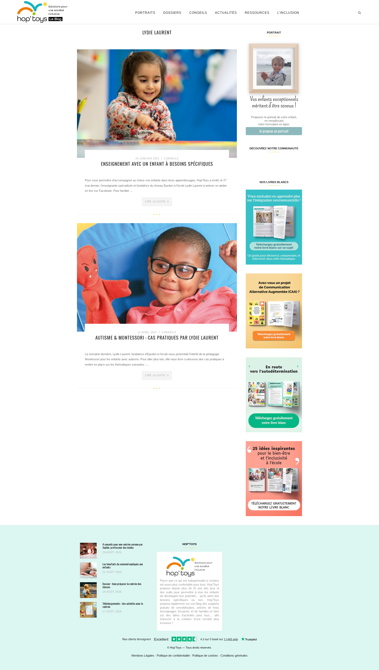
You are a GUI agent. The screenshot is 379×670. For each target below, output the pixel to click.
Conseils (198, 12)
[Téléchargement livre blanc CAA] (274, 310)
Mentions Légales (142, 655)
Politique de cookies (205, 655)
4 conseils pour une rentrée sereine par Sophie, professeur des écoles (122, 546)
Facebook (250, 161)
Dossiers (172, 12)
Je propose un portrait (274, 131)
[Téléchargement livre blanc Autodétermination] (274, 394)
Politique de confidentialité (173, 655)
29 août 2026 (112, 552)
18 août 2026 (112, 591)
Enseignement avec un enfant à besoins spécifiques (157, 163)
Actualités (226, 12)
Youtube (287, 161)
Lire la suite (155, 201)
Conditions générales (234, 655)
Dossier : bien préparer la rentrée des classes (121, 585)
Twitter (297, 161)
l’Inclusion (288, 12)
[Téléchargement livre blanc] (274, 226)
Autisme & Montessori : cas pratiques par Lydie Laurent (157, 337)
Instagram (259, 161)
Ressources (257, 12)
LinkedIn (278, 161)
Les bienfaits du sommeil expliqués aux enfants (122, 565)
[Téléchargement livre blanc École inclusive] (274, 478)
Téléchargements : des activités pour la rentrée (122, 605)
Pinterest (269, 161)
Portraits (145, 12)
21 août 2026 (112, 572)
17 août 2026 (112, 611)
